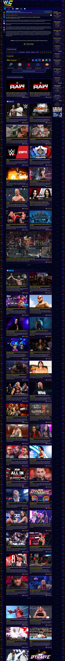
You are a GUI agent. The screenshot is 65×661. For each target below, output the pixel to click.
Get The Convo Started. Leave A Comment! (29, 71)
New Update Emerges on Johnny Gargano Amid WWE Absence (39, 482)
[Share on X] (49, 60)
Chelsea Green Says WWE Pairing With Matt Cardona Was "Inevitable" (16, 524)
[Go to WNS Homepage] (8, 3)
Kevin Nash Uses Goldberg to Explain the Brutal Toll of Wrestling (16, 225)
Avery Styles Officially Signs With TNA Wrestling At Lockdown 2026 (39, 331)
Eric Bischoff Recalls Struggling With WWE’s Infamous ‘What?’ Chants (39, 396)
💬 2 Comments (25, 165)
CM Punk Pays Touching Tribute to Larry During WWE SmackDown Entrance (16, 641)
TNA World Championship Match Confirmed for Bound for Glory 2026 (40, 225)
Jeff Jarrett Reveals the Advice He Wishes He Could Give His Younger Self (17, 396)
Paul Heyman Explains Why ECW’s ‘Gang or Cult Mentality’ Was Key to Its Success (16, 590)
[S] (11, 15)
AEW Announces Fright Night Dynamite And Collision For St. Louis (40, 118)
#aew (37, 52)
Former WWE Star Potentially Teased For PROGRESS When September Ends (40, 139)
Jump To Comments (10, 68)
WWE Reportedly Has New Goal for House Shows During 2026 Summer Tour (16, 417)
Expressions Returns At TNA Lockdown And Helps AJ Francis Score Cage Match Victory (16, 375)
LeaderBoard (47, 68)
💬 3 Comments (48, 336)
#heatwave (57, 42)
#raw (57, 35)
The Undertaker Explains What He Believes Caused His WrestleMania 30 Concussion (40, 590)
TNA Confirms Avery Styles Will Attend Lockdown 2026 (39, 416)
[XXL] (17, 15)
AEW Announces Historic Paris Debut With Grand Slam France (40, 160)
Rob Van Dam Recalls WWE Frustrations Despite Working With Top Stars (16, 460)
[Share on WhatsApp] (46, 60)
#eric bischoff (21, 52)
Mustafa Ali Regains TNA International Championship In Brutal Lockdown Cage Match (40, 287)
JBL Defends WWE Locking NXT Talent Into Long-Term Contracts (16, 568)
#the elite (33, 52)
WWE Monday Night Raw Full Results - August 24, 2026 (16, 92)
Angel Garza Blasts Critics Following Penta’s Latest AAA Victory (16, 181)
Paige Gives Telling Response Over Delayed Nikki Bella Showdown (40, 439)
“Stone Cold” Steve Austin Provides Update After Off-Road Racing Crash (17, 139)
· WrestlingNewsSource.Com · (8, 6)
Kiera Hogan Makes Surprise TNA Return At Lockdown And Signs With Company (17, 353)
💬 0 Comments (25, 97)
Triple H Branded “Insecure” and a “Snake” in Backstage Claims (16, 503)
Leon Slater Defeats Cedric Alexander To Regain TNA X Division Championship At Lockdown (16, 287)
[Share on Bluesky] (36, 60)
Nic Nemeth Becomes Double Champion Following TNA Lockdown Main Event (20, 258)
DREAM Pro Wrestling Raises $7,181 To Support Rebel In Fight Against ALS (16, 309)
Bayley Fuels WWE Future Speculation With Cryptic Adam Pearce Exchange (40, 460)
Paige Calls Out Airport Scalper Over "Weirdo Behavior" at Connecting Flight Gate (16, 331)
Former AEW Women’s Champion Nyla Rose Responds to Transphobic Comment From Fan (40, 620)
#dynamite (57, 81)
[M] (12, 15)
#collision (57, 57)
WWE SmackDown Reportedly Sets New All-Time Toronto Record (40, 641)
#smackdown (57, 91)
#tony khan (28, 52)
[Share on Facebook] (39, 60)
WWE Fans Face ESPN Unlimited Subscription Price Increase (15, 160)
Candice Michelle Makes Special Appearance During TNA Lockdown (40, 353)
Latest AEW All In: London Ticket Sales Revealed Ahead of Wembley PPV (16, 482)
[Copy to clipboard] (32, 60)
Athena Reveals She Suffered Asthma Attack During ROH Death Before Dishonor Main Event (40, 568)
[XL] (14, 15)
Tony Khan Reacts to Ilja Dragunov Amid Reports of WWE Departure (16, 620)
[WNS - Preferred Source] (29, 44)
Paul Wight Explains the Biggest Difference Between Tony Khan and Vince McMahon (40, 547)
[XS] (10, 15)
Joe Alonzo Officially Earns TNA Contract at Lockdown (39, 374)
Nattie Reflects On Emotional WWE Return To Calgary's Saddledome (16, 547)
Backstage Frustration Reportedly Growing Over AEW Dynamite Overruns (39, 503)
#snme (57, 65)
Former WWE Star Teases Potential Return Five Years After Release (16, 118)
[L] (13, 15)
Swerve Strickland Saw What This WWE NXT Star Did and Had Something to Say (40, 181)
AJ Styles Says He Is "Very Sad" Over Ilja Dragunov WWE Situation (16, 203)
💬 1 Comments (48, 358)
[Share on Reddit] (43, 60)
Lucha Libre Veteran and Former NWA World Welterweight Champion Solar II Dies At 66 (40, 309)
